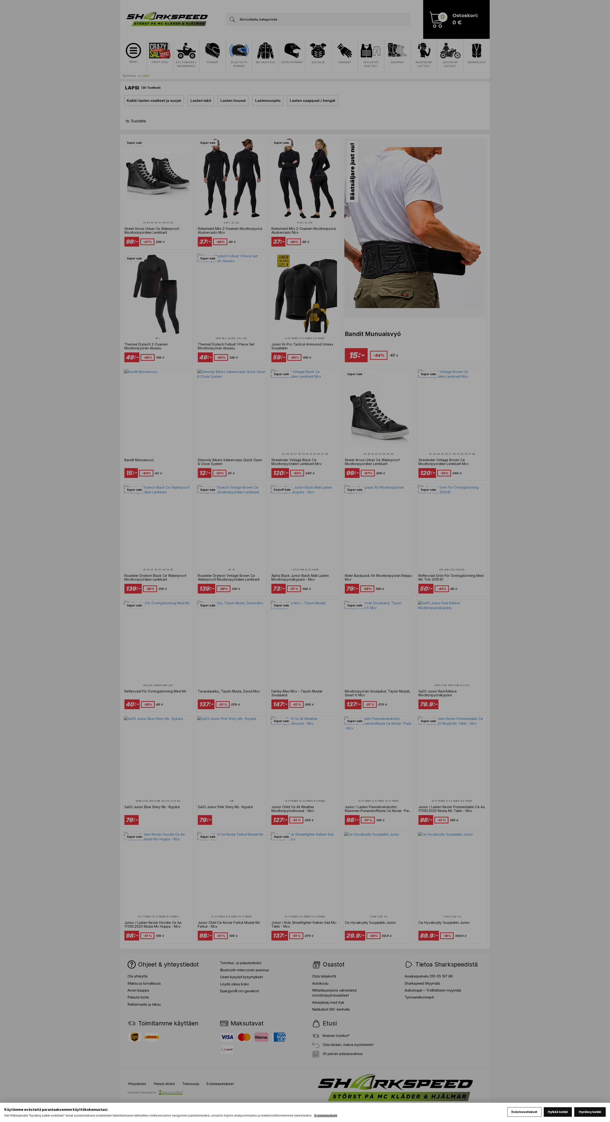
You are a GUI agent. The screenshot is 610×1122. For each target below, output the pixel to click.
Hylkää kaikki (558, 1112)
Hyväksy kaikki (590, 1112)
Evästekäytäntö (325, 1115)
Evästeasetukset (524, 1112)
